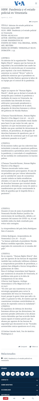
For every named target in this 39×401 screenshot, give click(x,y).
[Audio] (14, 398)
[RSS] (17, 374)
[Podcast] (22, 374)
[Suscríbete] (27, 374)
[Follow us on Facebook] (3, 374)
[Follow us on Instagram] (32, 374)
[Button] (33, 21)
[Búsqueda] (33, 398)
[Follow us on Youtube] (13, 374)
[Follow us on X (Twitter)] (8, 374)
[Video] (23, 398)
